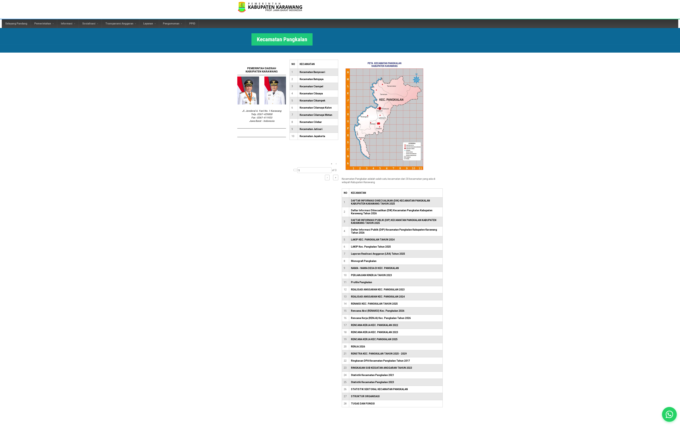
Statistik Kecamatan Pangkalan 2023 (372, 382)
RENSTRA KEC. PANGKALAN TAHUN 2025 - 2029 (379, 353)
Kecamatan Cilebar (311, 122)
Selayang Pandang (16, 23)
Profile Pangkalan (361, 282)
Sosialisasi (89, 23)
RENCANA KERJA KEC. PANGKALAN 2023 (374, 332)
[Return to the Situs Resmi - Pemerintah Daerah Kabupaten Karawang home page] (270, 9)
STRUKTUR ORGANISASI (365, 396)
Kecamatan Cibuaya (311, 93)
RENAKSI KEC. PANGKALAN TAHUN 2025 (374, 303)
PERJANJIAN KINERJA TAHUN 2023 (371, 275)
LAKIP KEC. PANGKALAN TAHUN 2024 (373, 239)
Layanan (148, 23)
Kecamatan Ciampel (311, 86)
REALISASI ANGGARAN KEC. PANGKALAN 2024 (378, 296)
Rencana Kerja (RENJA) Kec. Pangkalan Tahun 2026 (381, 318)
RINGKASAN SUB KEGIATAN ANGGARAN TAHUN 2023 (381, 367)
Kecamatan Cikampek (312, 100)
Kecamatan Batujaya (312, 79)
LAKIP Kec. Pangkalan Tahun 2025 (371, 246)
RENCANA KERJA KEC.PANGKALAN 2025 (374, 339)
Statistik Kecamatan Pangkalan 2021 (372, 375)
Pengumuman (171, 23)
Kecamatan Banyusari (312, 72)
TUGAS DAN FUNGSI (363, 403)
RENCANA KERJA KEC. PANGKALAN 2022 (374, 325)
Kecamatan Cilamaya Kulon (316, 107)
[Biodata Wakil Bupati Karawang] (275, 103)
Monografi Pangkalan (363, 261)
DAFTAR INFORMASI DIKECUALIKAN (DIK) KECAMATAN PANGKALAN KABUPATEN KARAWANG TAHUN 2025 (390, 202)
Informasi (67, 23)
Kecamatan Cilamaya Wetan (316, 115)
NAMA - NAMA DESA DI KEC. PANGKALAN (375, 268)
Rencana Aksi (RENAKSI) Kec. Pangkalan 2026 (377, 310)
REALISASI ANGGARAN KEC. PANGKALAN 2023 (378, 289)
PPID (192, 23)
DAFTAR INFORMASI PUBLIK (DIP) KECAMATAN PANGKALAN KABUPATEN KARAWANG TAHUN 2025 (393, 222)
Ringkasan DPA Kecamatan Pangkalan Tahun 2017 (380, 360)
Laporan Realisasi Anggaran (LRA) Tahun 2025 (378, 253)
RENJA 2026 (358, 346)
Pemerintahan (43, 23)
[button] (669, 414)
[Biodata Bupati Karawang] (248, 103)
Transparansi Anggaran (119, 23)
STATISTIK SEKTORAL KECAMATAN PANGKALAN (379, 389)
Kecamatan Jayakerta (312, 136)
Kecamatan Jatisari (311, 129)
